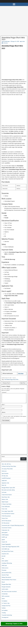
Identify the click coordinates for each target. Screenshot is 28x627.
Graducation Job (5, 530)
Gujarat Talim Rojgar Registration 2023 (10, 546)
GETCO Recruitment (6, 520)
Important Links (5, 553)
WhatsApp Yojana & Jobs (14, 623)
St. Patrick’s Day (5, 603)
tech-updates (5, 610)
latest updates (5, 560)
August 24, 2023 (15, 41)
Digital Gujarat (5, 501)
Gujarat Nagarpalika (6, 544)
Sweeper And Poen (6, 605)
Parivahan (4, 570)
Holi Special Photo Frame (7, 551)
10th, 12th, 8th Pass (6, 464)
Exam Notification (6, 506)
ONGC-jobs (4, 565)
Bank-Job (4, 485)
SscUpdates (4, 601)
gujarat (3, 539)
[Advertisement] (14, 21)
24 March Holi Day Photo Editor (9, 466)
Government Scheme (6, 527)
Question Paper (5, 575)
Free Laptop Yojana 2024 (7, 511)
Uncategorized (5, 617)
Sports (3, 598)
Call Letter (4, 492)
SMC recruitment (5, 596)
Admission (4, 471)
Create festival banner (7, 494)
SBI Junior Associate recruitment (9, 591)
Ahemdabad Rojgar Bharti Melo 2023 (13, 39)
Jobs (3, 558)
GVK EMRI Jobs (5, 549)
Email (3, 408)
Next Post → (24, 383)
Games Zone (5, 518)
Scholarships (5, 593)
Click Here (20, 373)
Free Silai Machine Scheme (8, 513)
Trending (4, 612)
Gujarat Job (4, 541)
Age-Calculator (5, 473)
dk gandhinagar (6, 41)
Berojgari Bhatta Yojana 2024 (8, 487)
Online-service (5, 567)
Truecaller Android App (7, 615)
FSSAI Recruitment (6, 516)
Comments (5, 43)
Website (3, 412)
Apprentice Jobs (5, 483)
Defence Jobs (5, 499)
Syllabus (4, 608)
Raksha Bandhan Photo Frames (9, 579)
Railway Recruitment (6, 577)
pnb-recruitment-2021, (7, 572)
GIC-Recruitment (5, 523)
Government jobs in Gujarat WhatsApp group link (13, 525)
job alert (23, 41)
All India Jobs (5, 475)
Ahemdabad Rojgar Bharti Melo (11, 379)
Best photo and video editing (8, 490)
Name (3, 404)
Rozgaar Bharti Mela (6, 584)
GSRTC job (4, 537)
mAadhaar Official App (7, 563)
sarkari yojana (5, 589)
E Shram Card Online (6, 504)
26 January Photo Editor (7, 468)
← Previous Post (5, 383)
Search (3, 456)
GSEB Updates (5, 534)
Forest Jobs (4, 508)
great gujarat (4, 532)
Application (4, 480)
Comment (4, 392)
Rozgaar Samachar (6, 586)
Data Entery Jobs (6, 497)
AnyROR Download (6, 478)
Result (3, 582)
